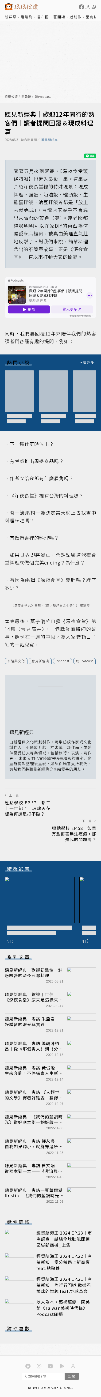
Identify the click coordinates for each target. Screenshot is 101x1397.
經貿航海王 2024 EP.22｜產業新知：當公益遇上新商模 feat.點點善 (64, 1262)
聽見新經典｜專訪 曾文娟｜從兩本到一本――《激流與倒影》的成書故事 (33, 1170)
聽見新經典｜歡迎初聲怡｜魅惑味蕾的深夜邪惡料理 (34, 972)
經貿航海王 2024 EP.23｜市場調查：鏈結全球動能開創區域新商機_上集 (64, 1239)
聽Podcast (43, 96)
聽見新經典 (49, 139)
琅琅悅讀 (11, 96)
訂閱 (71, 1376)
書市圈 (43, 16)
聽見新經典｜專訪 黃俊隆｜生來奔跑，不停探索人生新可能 (34, 1073)
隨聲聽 (26, 96)
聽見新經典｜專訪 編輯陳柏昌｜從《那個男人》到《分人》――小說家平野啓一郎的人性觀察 (33, 1051)
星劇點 (92, 16)
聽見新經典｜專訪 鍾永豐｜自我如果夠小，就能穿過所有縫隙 (34, 1146)
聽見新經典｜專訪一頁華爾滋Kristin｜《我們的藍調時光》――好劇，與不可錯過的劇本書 (34, 1198)
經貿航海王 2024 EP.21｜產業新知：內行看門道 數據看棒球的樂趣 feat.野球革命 (64, 1285)
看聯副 (27, 16)
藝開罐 (59, 16)
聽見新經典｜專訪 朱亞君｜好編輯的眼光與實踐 (32, 1021)
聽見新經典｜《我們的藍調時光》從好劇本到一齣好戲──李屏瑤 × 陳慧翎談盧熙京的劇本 (34, 1125)
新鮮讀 (11, 16)
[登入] (87, 7)
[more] (87, 362)
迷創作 (76, 16)
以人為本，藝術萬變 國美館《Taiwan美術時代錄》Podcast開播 (63, 1308)
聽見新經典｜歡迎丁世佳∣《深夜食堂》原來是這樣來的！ (31, 999)
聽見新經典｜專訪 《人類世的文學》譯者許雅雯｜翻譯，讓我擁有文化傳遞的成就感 (34, 1097)
